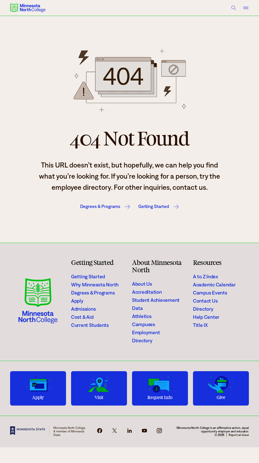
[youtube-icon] (144, 432)
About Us (142, 284)
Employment (146, 332)
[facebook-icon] (100, 432)
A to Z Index (205, 276)
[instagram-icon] (159, 432)
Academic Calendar (214, 284)
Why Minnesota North (95, 284)
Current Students (90, 325)
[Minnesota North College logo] (28, 8)
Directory (142, 340)
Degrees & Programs (100, 206)
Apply (77, 301)
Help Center (206, 317)
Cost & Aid (82, 317)
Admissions (83, 309)
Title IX (200, 325)
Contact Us (205, 301)
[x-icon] (115, 432)
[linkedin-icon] (129, 432)
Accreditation (147, 292)
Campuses (143, 324)
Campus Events (210, 293)
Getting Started (153, 206)
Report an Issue (239, 434)
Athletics (142, 316)
